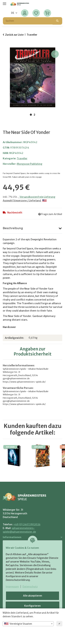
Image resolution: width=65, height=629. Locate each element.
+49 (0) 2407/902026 (26, 524)
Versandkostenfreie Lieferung (37, 196)
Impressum (12, 586)
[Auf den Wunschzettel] (55, 54)
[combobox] (28, 623)
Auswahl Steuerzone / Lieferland (22, 200)
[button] (24, 13)
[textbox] (28, 623)
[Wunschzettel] (36, 13)
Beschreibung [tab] (13, 228)
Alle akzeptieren (32, 595)
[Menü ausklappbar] (4, 2)
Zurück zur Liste (14, 34)
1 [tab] (30, 115)
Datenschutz (30, 586)
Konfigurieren (32, 605)
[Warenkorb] (47, 13)
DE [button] (12, 12)
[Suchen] (57, 21)
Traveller (22, 158)
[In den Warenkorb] (5, 45)
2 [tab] (34, 115)
